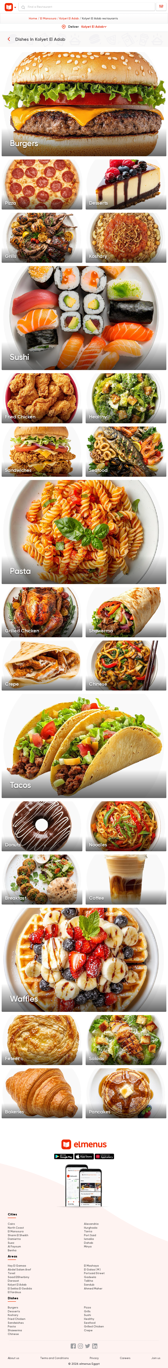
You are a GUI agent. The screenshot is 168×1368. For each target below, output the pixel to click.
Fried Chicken (16, 1318)
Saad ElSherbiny (18, 1277)
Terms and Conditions (54, 1358)
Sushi (87, 1315)
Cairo (11, 1223)
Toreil (11, 1273)
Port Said (90, 1235)
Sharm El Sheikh (18, 1235)
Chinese (13, 1334)
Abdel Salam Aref (19, 1269)
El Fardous (14, 1292)
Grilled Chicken (94, 1326)
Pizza (87, 1307)
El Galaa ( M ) (92, 1269)
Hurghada (90, 1227)
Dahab (88, 1242)
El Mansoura (16, 1231)
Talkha (88, 1280)
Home (33, 18)
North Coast (16, 1227)
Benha (12, 1250)
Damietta (14, 1239)
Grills (87, 1311)
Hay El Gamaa (17, 1265)
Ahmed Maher (93, 1288)
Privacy (94, 1358)
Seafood (89, 1322)
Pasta (12, 1326)
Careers (125, 1358)
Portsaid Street (94, 1273)
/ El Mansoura (47, 18)
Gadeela (90, 1277)
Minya (88, 1246)
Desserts (14, 1311)
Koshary (13, 1315)
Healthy (89, 1318)
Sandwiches (16, 1322)
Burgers (13, 1307)
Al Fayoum (14, 1246)
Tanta (88, 1231)
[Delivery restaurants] (9, 39)
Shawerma (15, 1330)
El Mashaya (91, 1265)
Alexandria (91, 1223)
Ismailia (89, 1239)
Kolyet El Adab (17, 1284)
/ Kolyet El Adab (68, 18)
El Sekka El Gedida (20, 1288)
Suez (11, 1242)
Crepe (88, 1330)
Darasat (13, 1280)
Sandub (89, 1284)
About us (13, 1358)
